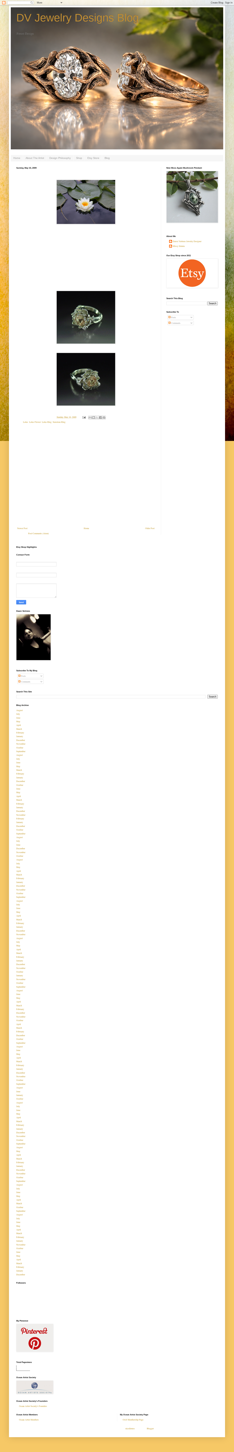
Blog (107, 158)
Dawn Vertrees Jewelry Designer (187, 241)
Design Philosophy (60, 158)
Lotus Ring (47, 421)
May (18, 721)
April (18, 725)
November (20, 743)
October (19, 747)
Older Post (149, 528)
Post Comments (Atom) (38, 533)
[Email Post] (83, 416)
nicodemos (130, 1428)
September (20, 751)
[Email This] (90, 417)
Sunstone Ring (59, 421)
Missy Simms (179, 246)
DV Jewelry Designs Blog (77, 18)
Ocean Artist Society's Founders (33, 1406)
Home (16, 158)
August (19, 710)
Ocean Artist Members (29, 1419)
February (20, 732)
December (20, 740)
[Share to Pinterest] (104, 417)
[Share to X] (97, 417)
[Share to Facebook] (100, 417)
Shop (79, 158)
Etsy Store (93, 158)
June (18, 717)
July (18, 713)
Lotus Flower (35, 421)
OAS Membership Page (133, 1419)
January (19, 736)
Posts (173, 317)
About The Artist (35, 158)
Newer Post (22, 528)
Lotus (25, 421)
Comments (175, 322)
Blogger (150, 1428)
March (19, 728)
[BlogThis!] (93, 417)
